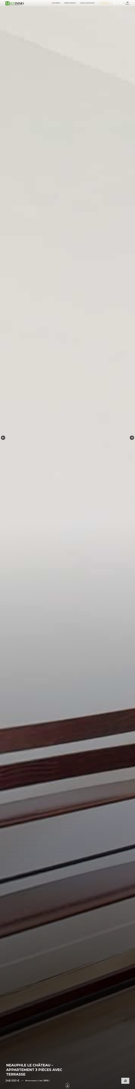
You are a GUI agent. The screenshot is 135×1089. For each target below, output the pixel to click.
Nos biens (56, 3)
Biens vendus (70, 3)
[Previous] (3, 438)
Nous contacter (87, 3)
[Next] (132, 438)
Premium (104, 3)
